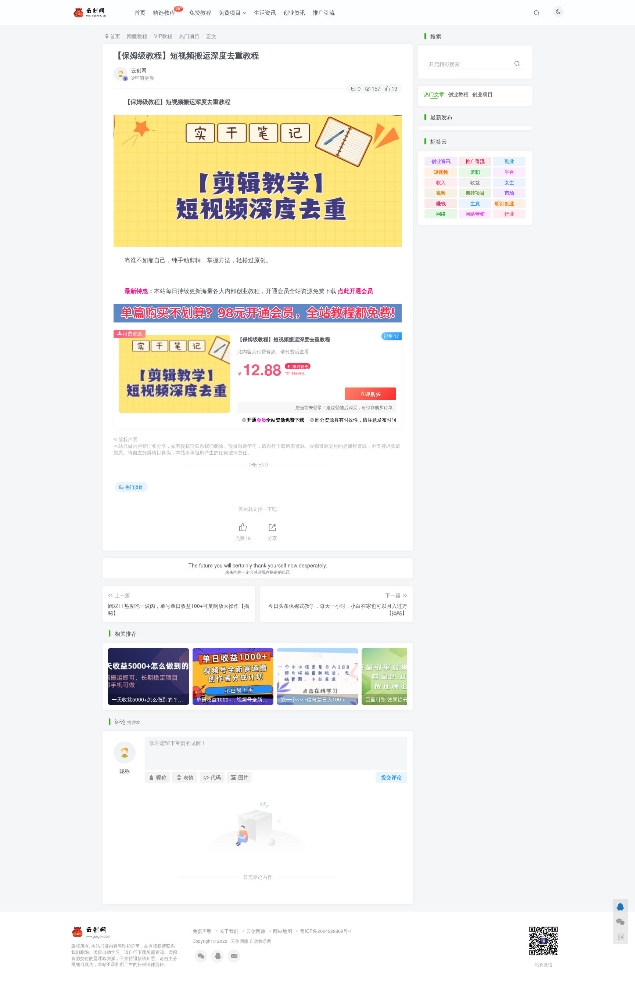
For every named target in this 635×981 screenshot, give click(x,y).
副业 (509, 161)
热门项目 (189, 36)
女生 (509, 182)
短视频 (441, 171)
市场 (509, 192)
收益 (475, 182)
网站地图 (282, 930)
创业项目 (482, 94)
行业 (509, 213)
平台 (509, 171)
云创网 (139, 70)
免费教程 (200, 12)
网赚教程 (137, 36)
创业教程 (458, 94)
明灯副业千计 (509, 203)
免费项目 (230, 12)
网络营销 (475, 213)
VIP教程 (163, 36)
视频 (441, 192)
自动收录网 (261, 941)
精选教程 (167, 11)
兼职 (475, 171)
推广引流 (324, 12)
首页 (140, 12)
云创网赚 (255, 930)
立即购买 (370, 393)
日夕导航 (125, 279)
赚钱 (441, 203)
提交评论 (391, 777)
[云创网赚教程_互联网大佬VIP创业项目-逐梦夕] (91, 931)
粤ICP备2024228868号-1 (326, 930)
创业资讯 (294, 12)
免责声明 (202, 930)
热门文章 (434, 94)
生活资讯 (265, 12)
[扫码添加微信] (620, 921)
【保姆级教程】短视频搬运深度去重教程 (186, 55)
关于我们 (228, 930)
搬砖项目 (475, 192)
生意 (475, 203)
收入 (441, 182)
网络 (441, 213)
